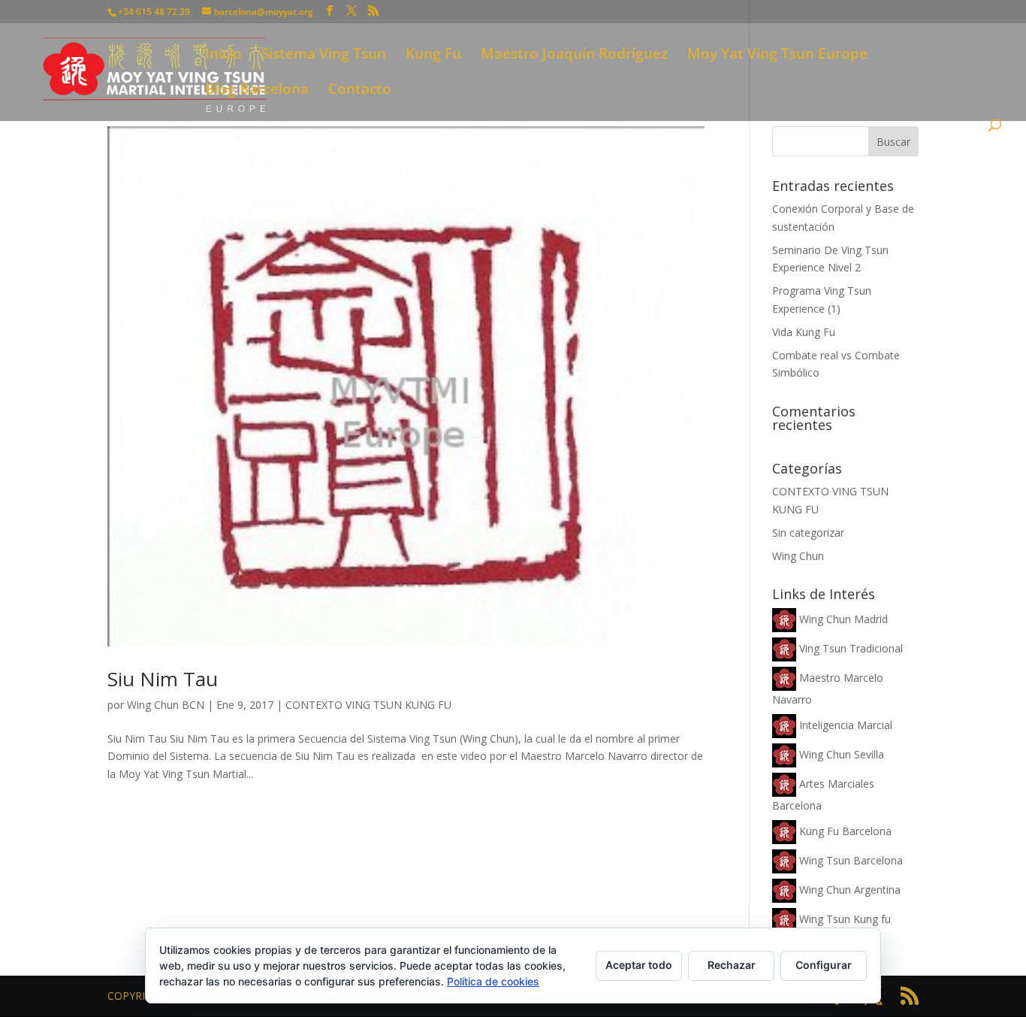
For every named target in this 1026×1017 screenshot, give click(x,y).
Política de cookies (493, 981)
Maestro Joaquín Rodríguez (574, 55)
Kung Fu (433, 55)
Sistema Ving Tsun (323, 55)
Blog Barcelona (257, 90)
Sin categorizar (808, 532)
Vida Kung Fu (803, 332)
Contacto (359, 90)
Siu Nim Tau (162, 678)
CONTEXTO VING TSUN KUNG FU (368, 705)
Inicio (223, 55)
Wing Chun (798, 556)
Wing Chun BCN (165, 705)
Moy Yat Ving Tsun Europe (777, 55)
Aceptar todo (638, 964)
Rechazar (732, 964)
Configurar (823, 964)
